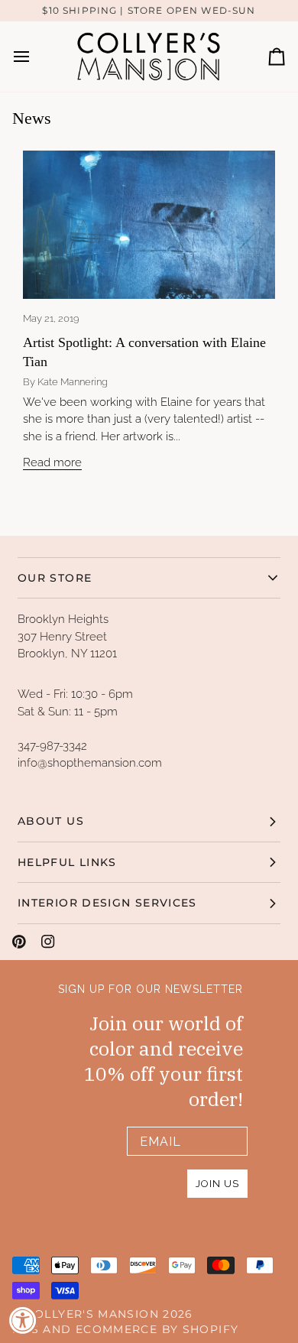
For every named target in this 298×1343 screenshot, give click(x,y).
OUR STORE (55, 578)
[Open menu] (35, 56)
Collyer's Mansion (92, 1314)
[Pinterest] (19, 942)
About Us (51, 821)
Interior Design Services (107, 903)
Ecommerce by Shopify (157, 1329)
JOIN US (217, 1183)
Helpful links (67, 862)
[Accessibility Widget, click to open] (23, 1320)
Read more (52, 462)
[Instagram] (48, 942)
